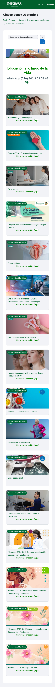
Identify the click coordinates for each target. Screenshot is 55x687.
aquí (27, 82)
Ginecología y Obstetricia (15, 24)
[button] (41, 4)
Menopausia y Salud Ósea (19, 442)
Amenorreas (13, 189)
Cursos (21, 20)
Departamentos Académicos (38, 20)
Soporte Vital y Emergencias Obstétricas (25, 153)
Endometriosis (14, 263)
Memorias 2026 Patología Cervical (22, 668)
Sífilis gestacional (15, 478)
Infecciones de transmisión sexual (22, 411)
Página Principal (9, 20)
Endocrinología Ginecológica (20, 117)
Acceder (50, 4)
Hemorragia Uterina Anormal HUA (22, 337)
